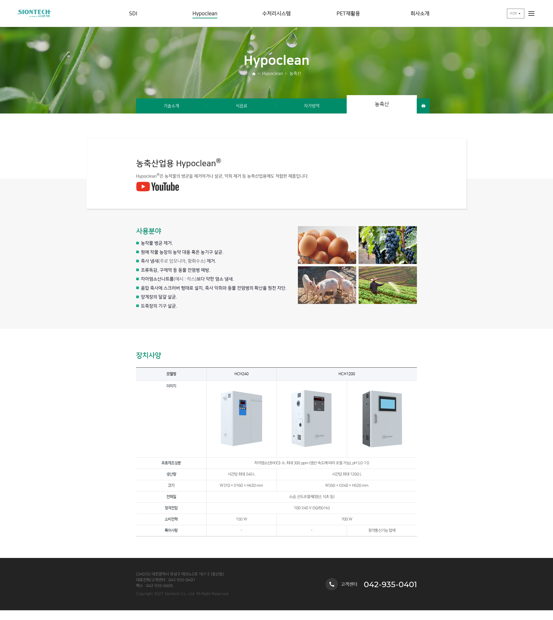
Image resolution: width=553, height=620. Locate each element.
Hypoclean (272, 73)
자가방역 (311, 106)
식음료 (241, 106)
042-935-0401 (390, 584)
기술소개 (171, 106)
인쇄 (423, 105)
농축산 (295, 73)
